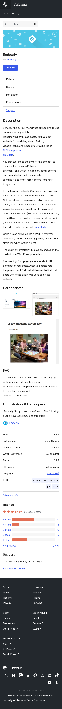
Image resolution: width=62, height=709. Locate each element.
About (6, 587)
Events (36, 618)
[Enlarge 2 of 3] (54, 296)
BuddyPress (11, 654)
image (45, 480)
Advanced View (11, 494)
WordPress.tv (12, 628)
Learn (6, 612)
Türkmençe (16, 667)
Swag (37, 628)
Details (10, 79)
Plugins (36, 597)
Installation (12, 94)
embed (36, 480)
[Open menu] (57, 4)
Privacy (7, 602)
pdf (48, 486)
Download (10, 67)
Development (13, 102)
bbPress (9, 649)
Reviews (10, 87)
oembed (54, 480)
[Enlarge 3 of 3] (54, 322)
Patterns (37, 602)
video (55, 486)
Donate (38, 623)
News (6, 592)
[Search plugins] (35, 24)
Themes (37, 592)
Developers (9, 623)
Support (10, 110)
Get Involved (40, 612)
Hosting (7, 597)
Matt (7, 643)
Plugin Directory (11, 13)
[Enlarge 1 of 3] (25, 296)
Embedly (11, 59)
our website (40, 227)
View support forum (14, 568)
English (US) (53, 473)
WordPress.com (13, 638)
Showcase (38, 587)
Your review (9, 545)
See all (55, 545)
